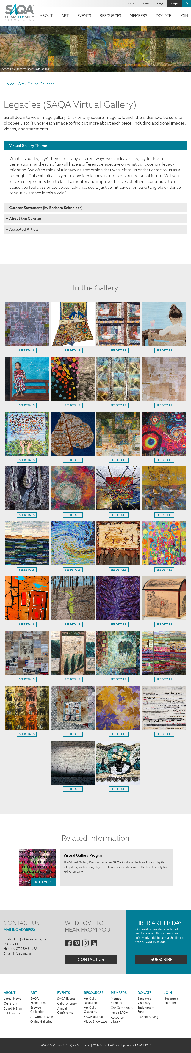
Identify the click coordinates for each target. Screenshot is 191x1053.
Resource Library (117, 1019)
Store (146, 3)
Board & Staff (13, 1008)
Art (65, 15)
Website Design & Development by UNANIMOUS (122, 1045)
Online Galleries (41, 83)
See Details (27, 350)
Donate (163, 15)
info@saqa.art (22, 953)
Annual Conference (65, 1010)
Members (138, 15)
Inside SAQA (119, 1012)
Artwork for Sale (41, 1017)
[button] (27, 344)
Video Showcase (95, 1021)
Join (168, 993)
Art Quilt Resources (91, 1001)
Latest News (12, 999)
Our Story (10, 1003)
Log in (174, 3)
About (46, 15)
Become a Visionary (144, 1001)
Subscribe (161, 960)
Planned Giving (147, 1017)
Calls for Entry (67, 1003)
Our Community (122, 1007)
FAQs (160, 3)
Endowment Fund (145, 1009)
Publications (12, 1013)
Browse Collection (37, 1009)
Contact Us (91, 960)
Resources (110, 15)
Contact (130, 3)
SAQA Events (66, 999)
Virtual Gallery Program (84, 855)
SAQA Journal (93, 1017)
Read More (43, 882)
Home (9, 83)
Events (84, 15)
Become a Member (171, 1001)
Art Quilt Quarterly (90, 1009)
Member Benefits (117, 1001)
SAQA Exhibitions (38, 1001)
